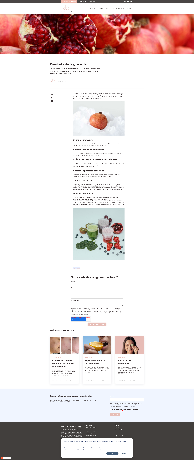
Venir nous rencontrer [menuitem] (92, 435)
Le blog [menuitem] (117, 427)
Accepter (112, 453)
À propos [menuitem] (118, 425)
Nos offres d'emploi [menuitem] (91, 427)
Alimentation (77, 268)
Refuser (124, 453)
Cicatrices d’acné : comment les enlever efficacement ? (63, 363)
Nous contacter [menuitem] (91, 431)
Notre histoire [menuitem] (118, 429)
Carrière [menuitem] (89, 425)
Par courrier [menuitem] (89, 433)
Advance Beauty (63, 80)
